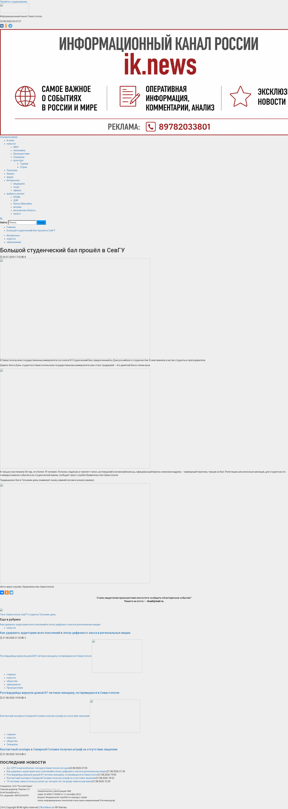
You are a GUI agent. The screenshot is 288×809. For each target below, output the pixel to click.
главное (11, 674)
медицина (19, 183)
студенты (33, 614)
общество (12, 681)
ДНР (15, 200)
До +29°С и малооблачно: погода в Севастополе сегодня (38, 768)
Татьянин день (47, 614)
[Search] (1, 218)
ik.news (10, 140)
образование (14, 242)
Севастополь (13, 614)
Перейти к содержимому (13, 1)
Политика (12, 170)
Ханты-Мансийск (22, 203)
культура (18, 160)
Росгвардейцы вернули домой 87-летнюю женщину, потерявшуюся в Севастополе (46, 656)
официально (14, 684)
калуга (17, 213)
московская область (24, 210)
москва (17, 207)
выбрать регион (15, 193)
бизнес (10, 173)
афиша (17, 190)
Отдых (23, 167)
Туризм (24, 163)
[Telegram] (11, 593)
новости (11, 143)
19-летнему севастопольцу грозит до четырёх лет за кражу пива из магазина (49, 781)
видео (10, 177)
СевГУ (24, 614)
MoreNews (46, 807)
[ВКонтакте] (2, 593)
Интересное (13, 180)
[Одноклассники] (7, 593)
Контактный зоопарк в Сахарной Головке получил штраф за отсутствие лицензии (45, 715)
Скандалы (18, 157)
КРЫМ (16, 197)
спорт (16, 187)
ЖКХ (15, 147)
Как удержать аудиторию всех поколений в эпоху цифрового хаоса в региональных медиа (50, 624)
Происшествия (21, 153)
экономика (19, 150)
